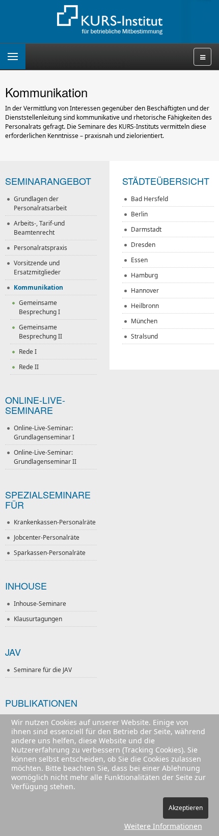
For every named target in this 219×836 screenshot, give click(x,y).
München (144, 321)
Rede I (28, 351)
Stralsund (144, 336)
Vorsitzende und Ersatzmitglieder (37, 267)
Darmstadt (146, 229)
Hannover (145, 290)
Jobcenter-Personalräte (46, 537)
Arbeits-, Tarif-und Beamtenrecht (39, 228)
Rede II (29, 367)
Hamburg (144, 275)
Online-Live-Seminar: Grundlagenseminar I (44, 432)
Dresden (143, 244)
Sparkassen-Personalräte (50, 552)
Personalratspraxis (40, 247)
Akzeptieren (186, 807)
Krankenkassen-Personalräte (55, 522)
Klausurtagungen (38, 619)
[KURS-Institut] (109, 20)
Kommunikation (38, 287)
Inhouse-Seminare (40, 603)
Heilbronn (145, 305)
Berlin (139, 214)
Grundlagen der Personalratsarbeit (40, 203)
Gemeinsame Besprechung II (40, 332)
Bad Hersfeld (149, 198)
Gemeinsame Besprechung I (39, 307)
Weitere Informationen (163, 826)
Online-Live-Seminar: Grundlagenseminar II (45, 457)
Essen (139, 260)
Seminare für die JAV (43, 669)
